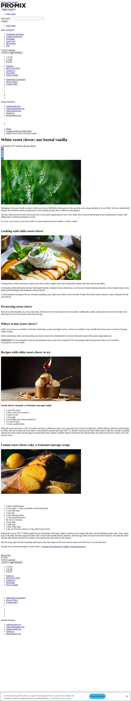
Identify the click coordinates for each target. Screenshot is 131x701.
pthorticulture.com (13, 115)
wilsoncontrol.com (13, 111)
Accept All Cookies (97, 696)
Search (4, 21)
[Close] (127, 696)
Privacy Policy (12, 82)
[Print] (65, 156)
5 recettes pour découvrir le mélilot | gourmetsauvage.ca (63, 546)
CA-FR (9, 59)
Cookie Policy (12, 84)
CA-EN (4, 53)
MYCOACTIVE (13, 68)
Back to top (5, 555)
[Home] (14, 7)
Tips (8, 46)
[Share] (65, 158)
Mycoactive (11, 43)
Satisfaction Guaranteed (15, 79)
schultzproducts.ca (13, 106)
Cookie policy (55, 698)
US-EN (9, 62)
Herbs (33, 146)
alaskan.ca (10, 113)
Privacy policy (66, 698)
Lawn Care (10, 41)
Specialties (10, 39)
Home (8, 129)
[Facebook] (65, 151)
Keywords (5, 18)
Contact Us (10, 71)
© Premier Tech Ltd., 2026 (13, 125)
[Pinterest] (65, 148)
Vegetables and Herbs (15, 34)
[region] (65, 696)
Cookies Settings (15, 86)
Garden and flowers (14, 37)
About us (10, 66)
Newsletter (10, 73)
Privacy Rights (12, 75)
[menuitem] (68, 57)
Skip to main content (9, 2)
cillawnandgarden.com (15, 108)
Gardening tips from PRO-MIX (19, 131)
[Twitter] (65, 153)
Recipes (27, 146)
